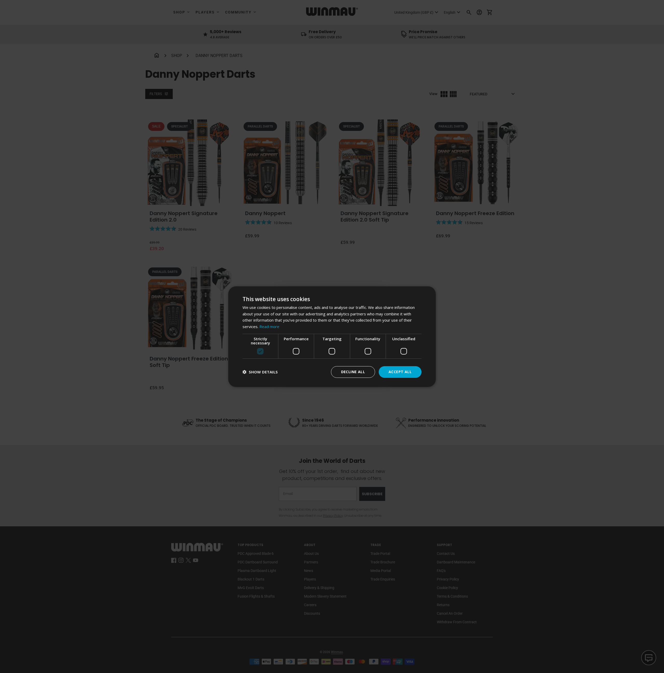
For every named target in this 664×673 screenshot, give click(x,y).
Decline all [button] (353, 371)
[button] (260, 372)
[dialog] (332, 336)
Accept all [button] (400, 371)
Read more (269, 326)
